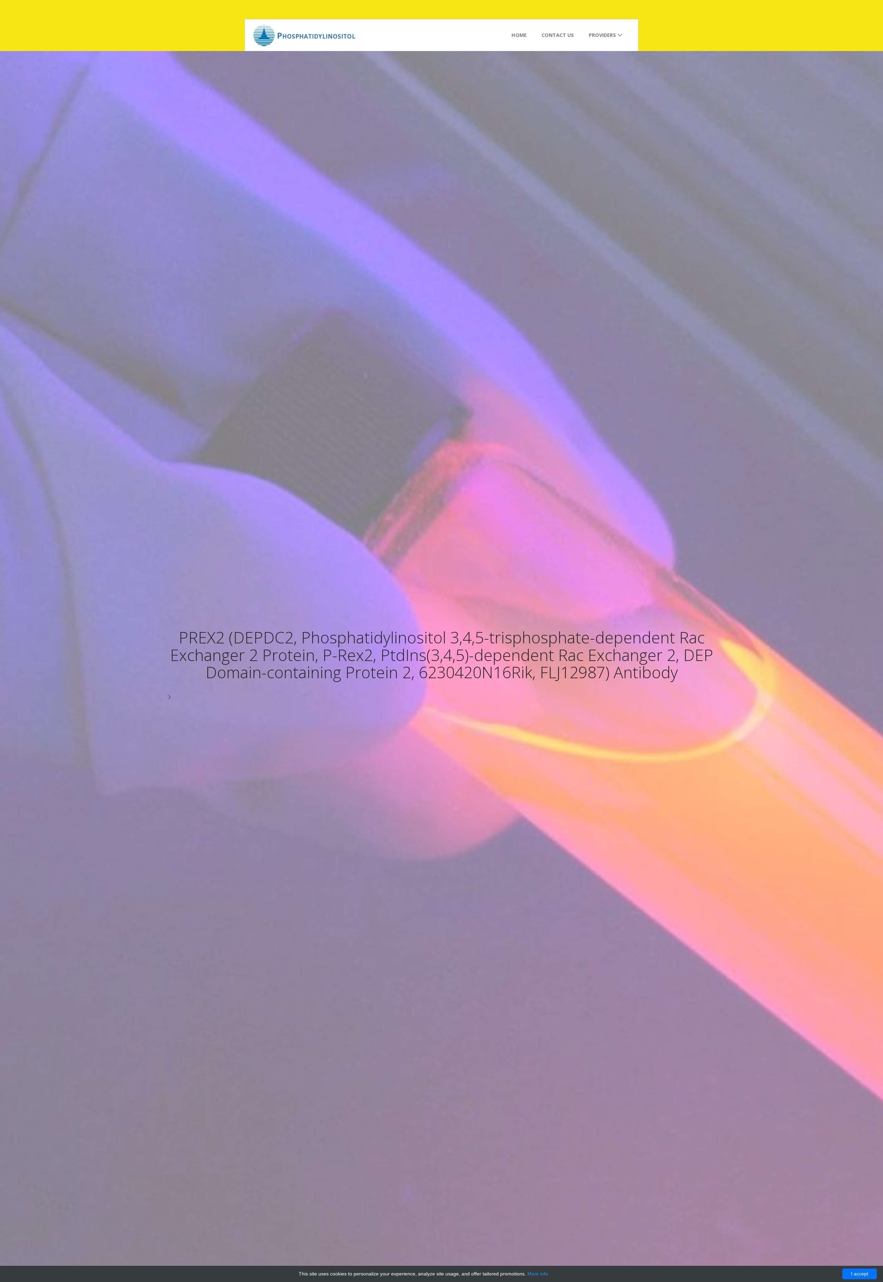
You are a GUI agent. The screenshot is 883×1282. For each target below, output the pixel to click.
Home (519, 35)
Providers (603, 35)
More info (537, 1273)
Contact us (558, 35)
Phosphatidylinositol (316, 35)
